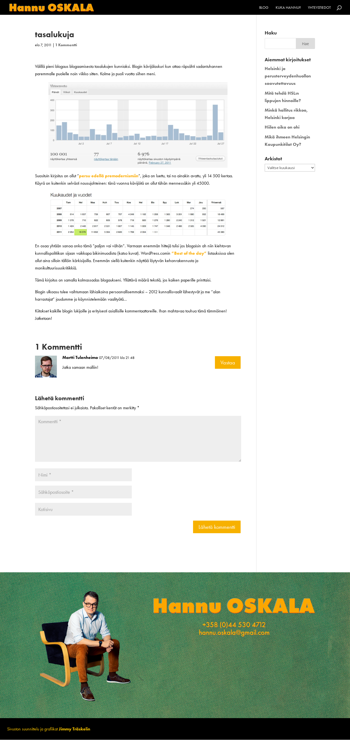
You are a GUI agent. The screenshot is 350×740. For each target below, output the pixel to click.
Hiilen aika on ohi (282, 127)
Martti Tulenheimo (80, 357)
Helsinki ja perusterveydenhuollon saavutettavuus (288, 76)
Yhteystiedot (319, 7)
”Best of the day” (189, 253)
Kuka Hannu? (288, 7)
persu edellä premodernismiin (108, 176)
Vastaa (227, 362)
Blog (264, 7)
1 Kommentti (66, 44)
